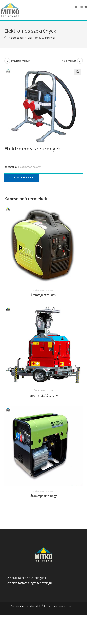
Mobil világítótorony (43, 395)
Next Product (69, 60)
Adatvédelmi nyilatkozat (24, 606)
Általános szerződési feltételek (59, 606)
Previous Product (20, 60)
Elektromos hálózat (29, 167)
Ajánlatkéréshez (21, 177)
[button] (77, 72)
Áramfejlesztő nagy (43, 496)
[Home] (5, 37)
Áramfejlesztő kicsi (43, 295)
